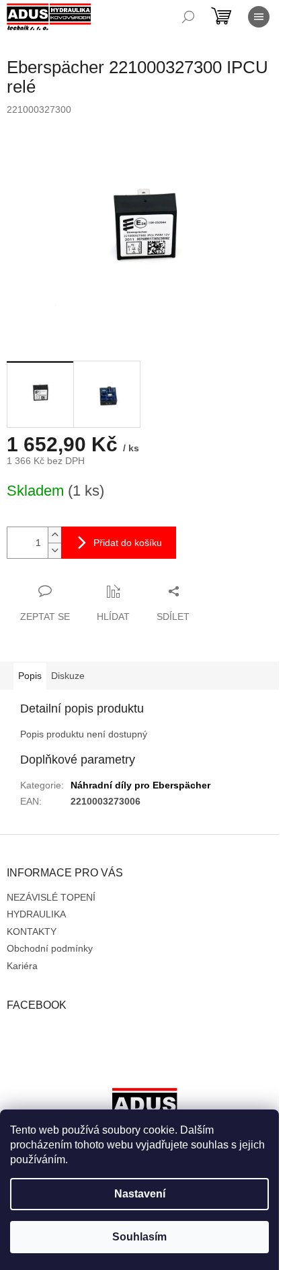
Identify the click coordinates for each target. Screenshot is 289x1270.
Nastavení (139, 1193)
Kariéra (22, 965)
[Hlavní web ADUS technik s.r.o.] (144, 1108)
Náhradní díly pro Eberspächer (140, 785)
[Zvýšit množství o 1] (54, 535)
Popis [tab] (30, 675)
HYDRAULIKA (36, 914)
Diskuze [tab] (68, 675)
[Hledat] (188, 16)
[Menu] (258, 16)
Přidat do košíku (127, 542)
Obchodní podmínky (50, 948)
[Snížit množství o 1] (54, 550)
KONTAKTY (31, 931)
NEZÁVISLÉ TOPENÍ (51, 897)
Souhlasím (139, 1236)
